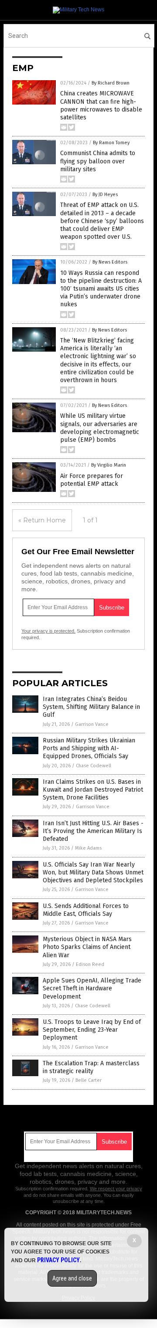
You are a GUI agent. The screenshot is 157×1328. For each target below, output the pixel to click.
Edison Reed (90, 964)
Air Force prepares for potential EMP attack (91, 480)
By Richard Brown (111, 83)
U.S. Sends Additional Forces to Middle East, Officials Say (86, 910)
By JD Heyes (105, 194)
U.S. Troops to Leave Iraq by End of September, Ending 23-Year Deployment (92, 1029)
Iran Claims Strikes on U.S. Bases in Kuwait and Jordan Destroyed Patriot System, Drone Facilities (93, 789)
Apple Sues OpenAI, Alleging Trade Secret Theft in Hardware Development (92, 988)
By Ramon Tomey (111, 143)
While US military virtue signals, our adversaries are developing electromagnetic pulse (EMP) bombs (99, 428)
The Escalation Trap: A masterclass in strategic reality (91, 1067)
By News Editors (109, 262)
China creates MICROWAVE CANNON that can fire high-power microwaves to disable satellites (101, 105)
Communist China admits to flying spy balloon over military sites (97, 161)
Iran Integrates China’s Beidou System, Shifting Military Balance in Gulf (91, 706)
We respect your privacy (116, 1188)
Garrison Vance (92, 724)
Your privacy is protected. (48, 631)
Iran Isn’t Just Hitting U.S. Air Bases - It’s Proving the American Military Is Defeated (93, 831)
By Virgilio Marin (108, 465)
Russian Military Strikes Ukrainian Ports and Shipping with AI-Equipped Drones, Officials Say (89, 748)
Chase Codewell (93, 766)
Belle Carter (88, 1080)
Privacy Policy (58, 1260)
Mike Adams (88, 848)
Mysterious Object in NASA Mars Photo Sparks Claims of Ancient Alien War (87, 947)
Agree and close (72, 1278)
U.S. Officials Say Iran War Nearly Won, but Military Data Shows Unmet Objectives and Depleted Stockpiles (93, 872)
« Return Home (42, 520)
